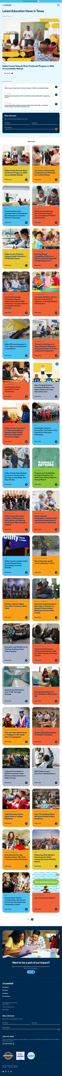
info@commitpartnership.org (8, 1006)
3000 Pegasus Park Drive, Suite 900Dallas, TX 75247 (9, 1003)
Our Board (5, 993)
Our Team (5, 990)
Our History (5, 987)
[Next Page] (32, 919)
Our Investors (6, 996)
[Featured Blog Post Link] (31, 40)
